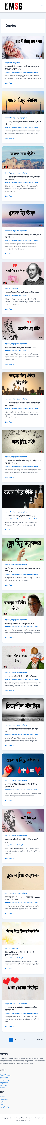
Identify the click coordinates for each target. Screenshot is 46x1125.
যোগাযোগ (2, 1088)
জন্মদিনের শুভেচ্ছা (4, 1078)
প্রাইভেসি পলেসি (4, 1107)
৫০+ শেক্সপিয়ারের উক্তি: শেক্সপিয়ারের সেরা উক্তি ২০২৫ (22, 292)
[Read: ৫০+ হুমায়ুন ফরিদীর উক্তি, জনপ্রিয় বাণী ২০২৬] (23, 604)
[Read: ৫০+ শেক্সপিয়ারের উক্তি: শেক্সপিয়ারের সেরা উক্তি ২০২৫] (23, 273)
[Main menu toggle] (41, 6)
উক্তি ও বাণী (15, 118)
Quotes (36, 72)
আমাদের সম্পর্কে (4, 1099)
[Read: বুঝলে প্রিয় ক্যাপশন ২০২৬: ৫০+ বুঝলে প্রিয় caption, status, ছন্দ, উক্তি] (23, 878)
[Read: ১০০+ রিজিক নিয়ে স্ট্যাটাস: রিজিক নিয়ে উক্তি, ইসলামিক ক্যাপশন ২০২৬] (23, 158)
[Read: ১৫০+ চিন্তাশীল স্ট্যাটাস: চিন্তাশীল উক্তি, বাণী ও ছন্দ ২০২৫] (23, 710)
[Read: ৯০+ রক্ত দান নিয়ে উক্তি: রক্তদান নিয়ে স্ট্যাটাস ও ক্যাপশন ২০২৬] (23, 765)
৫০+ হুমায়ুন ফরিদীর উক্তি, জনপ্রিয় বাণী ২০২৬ (19, 623)
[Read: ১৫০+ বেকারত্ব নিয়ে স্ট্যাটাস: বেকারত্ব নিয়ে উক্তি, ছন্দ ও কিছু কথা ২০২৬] (23, 216)
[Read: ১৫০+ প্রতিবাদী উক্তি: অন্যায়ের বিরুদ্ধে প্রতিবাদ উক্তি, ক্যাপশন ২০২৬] (23, 384)
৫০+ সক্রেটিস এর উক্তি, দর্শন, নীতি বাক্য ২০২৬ (20, 347)
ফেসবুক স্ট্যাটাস (8, 62)
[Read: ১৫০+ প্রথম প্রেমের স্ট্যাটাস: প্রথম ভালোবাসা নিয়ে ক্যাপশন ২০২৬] (23, 988)
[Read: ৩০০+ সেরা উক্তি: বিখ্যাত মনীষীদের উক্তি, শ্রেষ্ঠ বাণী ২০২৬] (23, 820)
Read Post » (9, 83)
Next (40, 1039)
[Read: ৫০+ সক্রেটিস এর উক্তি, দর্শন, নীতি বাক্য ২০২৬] (23, 328)
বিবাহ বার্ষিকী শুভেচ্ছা (5, 1075)
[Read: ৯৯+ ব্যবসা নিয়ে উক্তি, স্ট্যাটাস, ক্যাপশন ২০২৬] (23, 497)
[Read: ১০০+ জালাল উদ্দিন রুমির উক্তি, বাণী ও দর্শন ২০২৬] (23, 657)
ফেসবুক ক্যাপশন (16, 62)
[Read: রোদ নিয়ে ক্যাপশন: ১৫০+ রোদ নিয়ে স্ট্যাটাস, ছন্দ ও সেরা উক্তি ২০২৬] (23, 549)
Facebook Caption (16, 72)
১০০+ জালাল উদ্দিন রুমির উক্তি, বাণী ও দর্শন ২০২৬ (21, 676)
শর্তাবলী (2, 1105)
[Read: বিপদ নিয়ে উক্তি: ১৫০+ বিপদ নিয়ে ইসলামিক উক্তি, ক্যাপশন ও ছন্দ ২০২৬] (23, 933)
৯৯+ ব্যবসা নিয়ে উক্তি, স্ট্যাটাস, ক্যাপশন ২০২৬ (20, 515)
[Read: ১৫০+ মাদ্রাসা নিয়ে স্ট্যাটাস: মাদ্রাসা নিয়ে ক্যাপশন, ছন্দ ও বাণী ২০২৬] (23, 103)
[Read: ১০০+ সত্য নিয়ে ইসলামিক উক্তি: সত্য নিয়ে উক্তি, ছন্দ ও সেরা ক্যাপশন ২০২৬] (23, 441)
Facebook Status (28, 72)
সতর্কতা (2, 1102)
